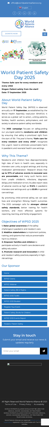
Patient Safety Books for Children (17, 313)
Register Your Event (12, 307)
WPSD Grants (9, 279)
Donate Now (11, 34)
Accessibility (39, 404)
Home (6, 273)
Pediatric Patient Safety (13, 324)
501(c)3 (33, 420)
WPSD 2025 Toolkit (11, 296)
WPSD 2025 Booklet (12, 301)
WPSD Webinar (10, 284)
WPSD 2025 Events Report (15, 318)
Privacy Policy (25, 404)
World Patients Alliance (30, 402)
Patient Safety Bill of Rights (15, 290)
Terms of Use (10, 404)
